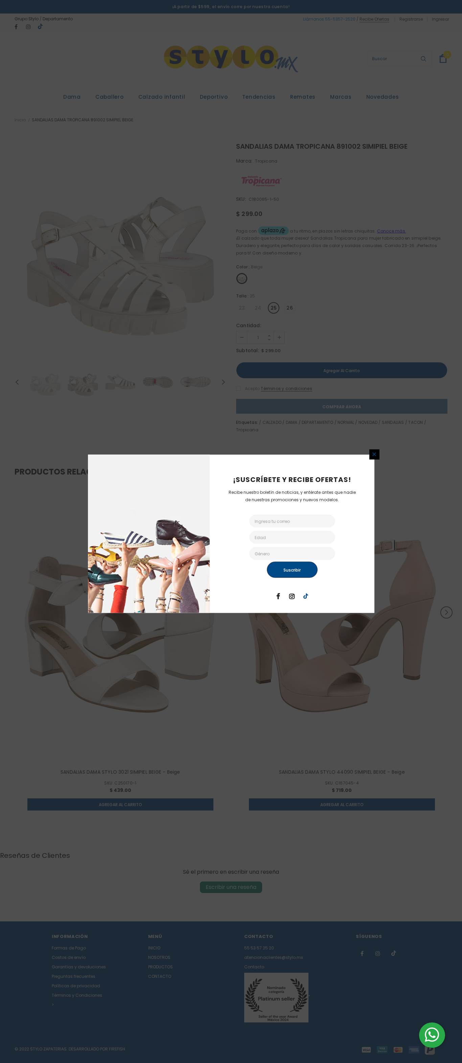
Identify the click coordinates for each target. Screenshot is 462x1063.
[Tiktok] (306, 595)
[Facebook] (278, 595)
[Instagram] (292, 595)
